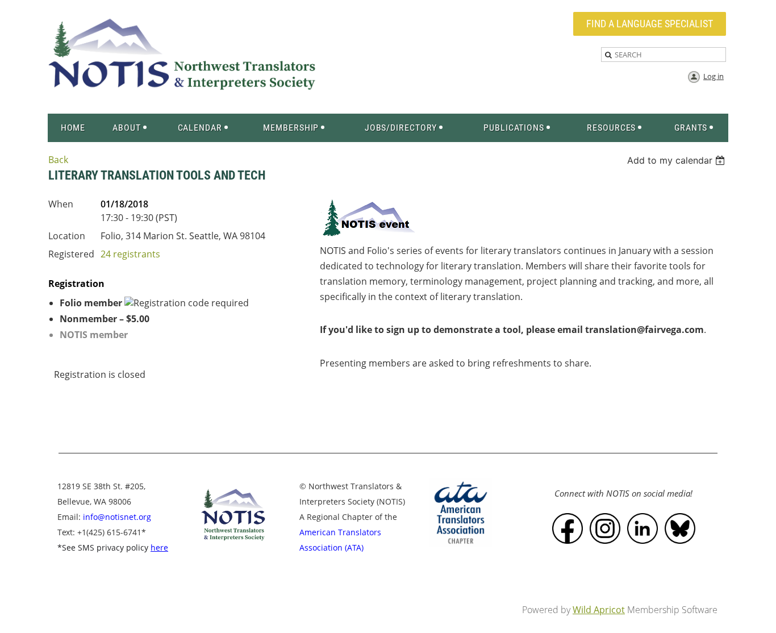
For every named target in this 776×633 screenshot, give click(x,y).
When (60, 204)
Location (66, 236)
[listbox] (677, 160)
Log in (713, 76)
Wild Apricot (599, 609)
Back (58, 159)
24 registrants (130, 254)
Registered (71, 254)
